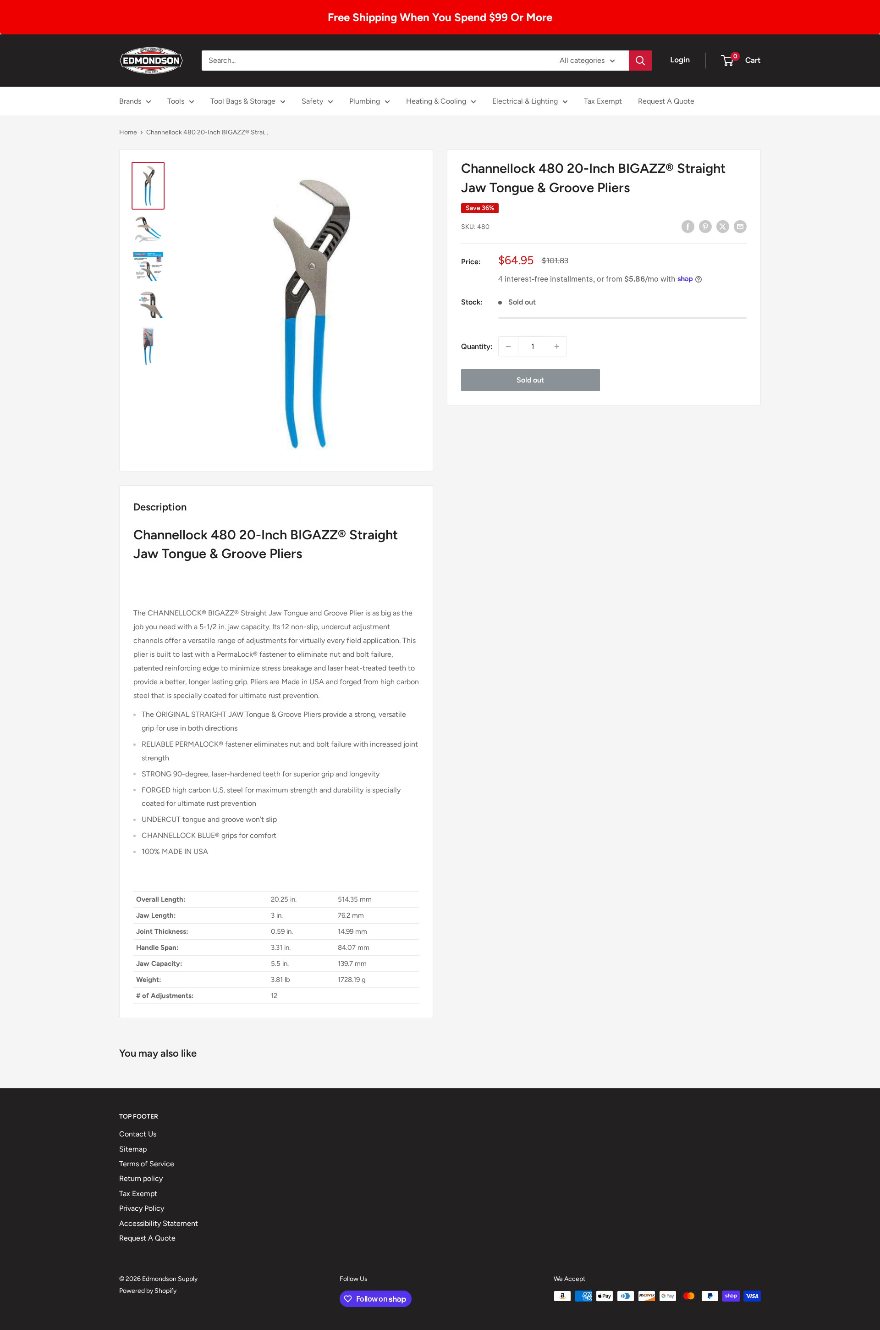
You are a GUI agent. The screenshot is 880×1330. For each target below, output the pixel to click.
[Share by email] (740, 226)
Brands (130, 101)
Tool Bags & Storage (242, 101)
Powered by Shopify (147, 1291)
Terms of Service (146, 1163)
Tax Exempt (603, 101)
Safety (312, 101)
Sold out (530, 380)
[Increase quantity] (556, 346)
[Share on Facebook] (688, 226)
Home (128, 132)
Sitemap (133, 1149)
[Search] (640, 60)
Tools (175, 101)
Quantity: (477, 346)
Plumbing (364, 101)
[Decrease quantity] (508, 346)
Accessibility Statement (158, 1223)
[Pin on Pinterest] (705, 226)
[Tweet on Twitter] (722, 226)
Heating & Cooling (436, 101)
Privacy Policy (141, 1208)
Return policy (141, 1178)
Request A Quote (666, 101)
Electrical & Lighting (525, 101)
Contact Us (137, 1134)
